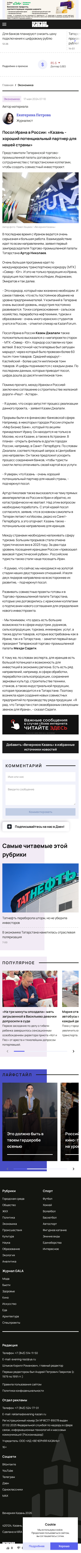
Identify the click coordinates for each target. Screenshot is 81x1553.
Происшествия (12, 1230)
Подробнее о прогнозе (15, 66)
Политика (8, 1217)
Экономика (25, 85)
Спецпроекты (11, 1322)
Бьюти (6, 1285)
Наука (6, 1242)
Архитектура (10, 1316)
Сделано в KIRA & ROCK (17, 1532)
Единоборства (52, 1242)
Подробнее (36, 1546)
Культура (8, 1236)
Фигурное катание (55, 1230)
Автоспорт (50, 1224)
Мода (5, 1278)
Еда (4, 1310)
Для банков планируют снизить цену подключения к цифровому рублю (29, 36)
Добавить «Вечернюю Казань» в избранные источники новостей (40, 747)
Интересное (51, 1249)
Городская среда (13, 1198)
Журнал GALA (13, 1271)
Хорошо (64, 1546)
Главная (7, 85)
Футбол (47, 1198)
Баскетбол (50, 1217)
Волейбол (49, 1211)
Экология (8, 1255)
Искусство (9, 1304)
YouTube (7, 1470)
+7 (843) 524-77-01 (27, 1408)
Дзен (5, 1483)
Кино (5, 1297)
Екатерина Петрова (34, 115)
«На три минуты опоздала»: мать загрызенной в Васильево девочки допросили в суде (29, 1016)
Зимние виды (51, 1236)
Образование (11, 1249)
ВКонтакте (9, 1464)
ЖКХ (5, 1211)
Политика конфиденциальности (23, 1390)
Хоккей (47, 1205)
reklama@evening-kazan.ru (29, 1414)
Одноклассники (12, 1489)
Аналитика (9, 1261)
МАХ (5, 1496)
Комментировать (40, 812)
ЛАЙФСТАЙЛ (17, 1074)
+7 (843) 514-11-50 (26, 1353)
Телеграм (8, 1477)
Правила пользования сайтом (21, 1384)
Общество (9, 1205)
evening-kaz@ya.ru (24, 1359)
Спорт (48, 1191)
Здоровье (8, 1291)
